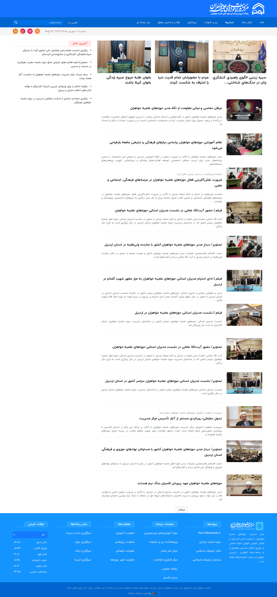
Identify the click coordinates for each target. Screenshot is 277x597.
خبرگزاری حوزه (83, 542)
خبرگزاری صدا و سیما (79, 533)
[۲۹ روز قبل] (244, 110)
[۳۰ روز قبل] (244, 144)
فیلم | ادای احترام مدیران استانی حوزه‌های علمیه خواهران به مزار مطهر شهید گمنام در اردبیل (162, 282)
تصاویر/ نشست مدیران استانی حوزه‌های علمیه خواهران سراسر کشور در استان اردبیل (163, 381)
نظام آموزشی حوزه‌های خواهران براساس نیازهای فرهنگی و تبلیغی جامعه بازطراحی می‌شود (166, 145)
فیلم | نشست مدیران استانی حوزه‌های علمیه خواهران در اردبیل (178, 313)
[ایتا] (15, 31)
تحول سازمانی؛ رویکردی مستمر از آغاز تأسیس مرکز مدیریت (180, 418)
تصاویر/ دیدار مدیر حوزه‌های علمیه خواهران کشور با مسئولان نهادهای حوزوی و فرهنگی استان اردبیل (162, 452)
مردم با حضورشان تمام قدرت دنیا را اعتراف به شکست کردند (183, 80)
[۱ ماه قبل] (239, 57)
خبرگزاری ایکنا (83, 551)
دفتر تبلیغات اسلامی (208, 551)
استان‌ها (229, 22)
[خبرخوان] (37, 31)
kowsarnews (231, 9)
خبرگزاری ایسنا (82, 560)
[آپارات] (30, 31)
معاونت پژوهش (124, 542)
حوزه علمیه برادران (210, 542)
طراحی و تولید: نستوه (139, 593)
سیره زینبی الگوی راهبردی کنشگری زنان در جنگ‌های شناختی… (239, 80)
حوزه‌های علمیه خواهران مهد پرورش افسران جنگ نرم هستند (179, 483)
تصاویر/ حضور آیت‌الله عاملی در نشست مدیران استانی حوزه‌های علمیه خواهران (167, 347)
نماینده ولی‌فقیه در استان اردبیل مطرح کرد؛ (199, 174)
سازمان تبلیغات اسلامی (207, 560)
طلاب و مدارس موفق (169, 22)
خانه (262, 22)
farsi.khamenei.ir (209, 533)
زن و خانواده (211, 22)
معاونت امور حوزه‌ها (122, 560)
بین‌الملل (192, 22)
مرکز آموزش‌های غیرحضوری (161, 533)
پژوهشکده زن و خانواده (163, 542)
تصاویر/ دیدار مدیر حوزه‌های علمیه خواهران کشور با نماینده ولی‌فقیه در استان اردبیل (163, 244)
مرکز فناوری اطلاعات (166, 560)
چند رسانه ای (143, 22)
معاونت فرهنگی (125, 551)
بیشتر (181, 510)
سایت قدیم (170, 578)
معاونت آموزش (125, 533)
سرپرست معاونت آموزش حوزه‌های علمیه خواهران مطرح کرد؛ (190, 412)
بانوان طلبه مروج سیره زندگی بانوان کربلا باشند (128, 80)
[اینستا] (22, 31)
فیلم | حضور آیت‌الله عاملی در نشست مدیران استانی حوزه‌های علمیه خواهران (168, 210)
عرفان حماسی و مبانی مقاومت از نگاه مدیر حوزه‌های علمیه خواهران (176, 108)
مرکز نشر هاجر (169, 551)
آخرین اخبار (80, 43)
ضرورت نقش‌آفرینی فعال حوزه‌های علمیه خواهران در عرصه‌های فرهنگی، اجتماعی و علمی (164, 183)
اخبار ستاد (247, 22)
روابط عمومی (170, 569)
